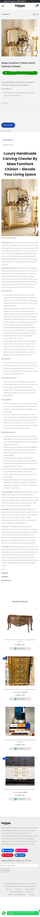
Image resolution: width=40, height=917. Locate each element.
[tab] (20, 140)
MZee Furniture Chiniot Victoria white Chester (20, 789)
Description (8, 140)
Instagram (4, 577)
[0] (36, 6)
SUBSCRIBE (5, 870)
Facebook (4, 573)
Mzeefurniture (6, 580)
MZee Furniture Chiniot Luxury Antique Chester (20, 689)
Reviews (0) (8, 144)
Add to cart (8, 125)
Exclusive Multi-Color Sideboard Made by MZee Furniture (20, 741)
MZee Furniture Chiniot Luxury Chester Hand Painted (20, 641)
